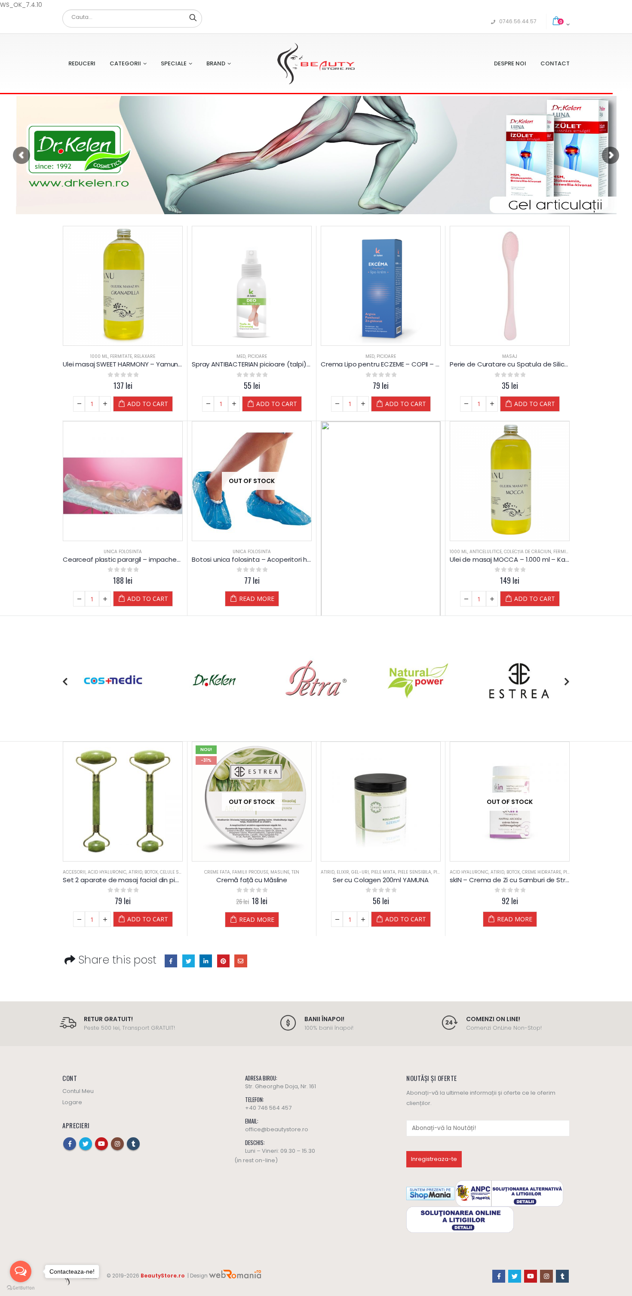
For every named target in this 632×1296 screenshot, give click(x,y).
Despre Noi (510, 63)
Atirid (135, 872)
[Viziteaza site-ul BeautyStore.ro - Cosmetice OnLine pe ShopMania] (430, 1193)
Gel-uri (360, 872)
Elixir (343, 872)
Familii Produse (250, 872)
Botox (151, 872)
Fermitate (121, 356)
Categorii (125, 63)
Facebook (171, 960)
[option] (113, 681)
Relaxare (144, 356)
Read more (256, 598)
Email (240, 960)
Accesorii (74, 872)
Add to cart (147, 404)
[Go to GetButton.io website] (20, 1287)
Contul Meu (78, 1091)
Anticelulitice (485, 551)
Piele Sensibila (414, 872)
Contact (555, 63)
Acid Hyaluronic (107, 872)
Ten (295, 872)
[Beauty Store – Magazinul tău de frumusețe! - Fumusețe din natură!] (316, 63)
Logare (72, 1102)
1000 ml (99, 356)
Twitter (188, 960)
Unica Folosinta (123, 551)
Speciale (174, 63)
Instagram (117, 1143)
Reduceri (81, 63)
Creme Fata (217, 872)
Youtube (101, 1143)
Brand (215, 63)
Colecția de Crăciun (527, 551)
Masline (279, 872)
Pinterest (223, 960)
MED (240, 356)
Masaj (509, 356)
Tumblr (133, 1143)
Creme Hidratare (541, 872)
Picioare (257, 356)
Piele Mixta (383, 872)
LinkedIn (205, 960)
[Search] (193, 17)
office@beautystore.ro (276, 1129)
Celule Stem (173, 872)
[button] (65, 681)
